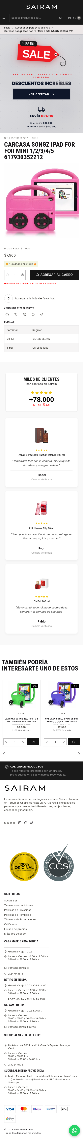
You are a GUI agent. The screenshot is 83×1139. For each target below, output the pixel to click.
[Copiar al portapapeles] (42, 315)
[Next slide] (79, 753)
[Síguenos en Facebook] (26, 823)
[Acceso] (69, 17)
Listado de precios (15, 929)
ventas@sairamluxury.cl (22, 1026)
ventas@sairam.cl (18, 967)
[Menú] (3, 17)
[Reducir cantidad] (7, 275)
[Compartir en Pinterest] (33, 315)
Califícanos (11, 924)
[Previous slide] (4, 753)
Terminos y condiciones (18, 905)
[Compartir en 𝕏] (16, 315)
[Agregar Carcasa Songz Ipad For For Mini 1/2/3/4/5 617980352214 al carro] (74, 741)
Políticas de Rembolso (17, 914)
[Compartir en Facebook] (7, 315)
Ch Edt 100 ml (42, 601)
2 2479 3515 (15, 973)
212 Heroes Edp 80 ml (41, 528)
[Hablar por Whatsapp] (74, 1130)
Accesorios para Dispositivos (32, 28)
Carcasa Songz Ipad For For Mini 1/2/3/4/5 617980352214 (61, 720)
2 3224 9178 (15, 1064)
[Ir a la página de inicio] (41, 7)
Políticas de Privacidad (17, 909)
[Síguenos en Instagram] (20, 823)
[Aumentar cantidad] (22, 275)
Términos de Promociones (20, 919)
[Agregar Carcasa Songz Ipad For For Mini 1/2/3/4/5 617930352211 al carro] (33, 741)
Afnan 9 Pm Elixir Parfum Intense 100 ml (42, 455)
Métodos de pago (15, 933)
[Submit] (60, 18)
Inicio (7, 28)
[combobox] (36, 18)
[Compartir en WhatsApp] (24, 315)
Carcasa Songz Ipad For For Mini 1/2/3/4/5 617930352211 (21, 720)
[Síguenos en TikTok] (32, 823)
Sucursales (11, 900)
